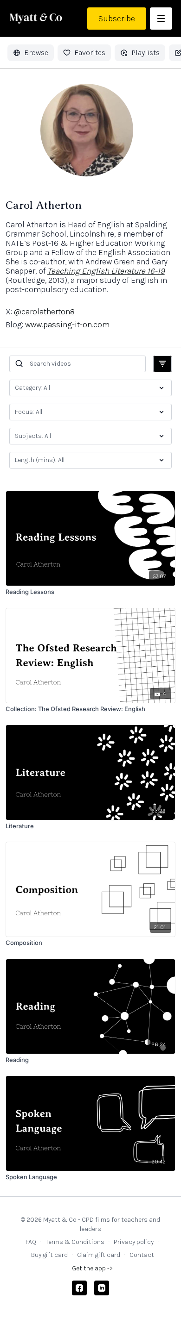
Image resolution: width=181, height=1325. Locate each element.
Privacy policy (134, 1242)
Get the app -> (92, 1268)
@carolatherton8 (44, 311)
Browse (36, 52)
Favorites (89, 52)
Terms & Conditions (74, 1242)
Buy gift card (49, 1255)
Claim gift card (98, 1255)
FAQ (31, 1242)
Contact (141, 1255)
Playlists (145, 52)
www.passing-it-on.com (67, 324)
